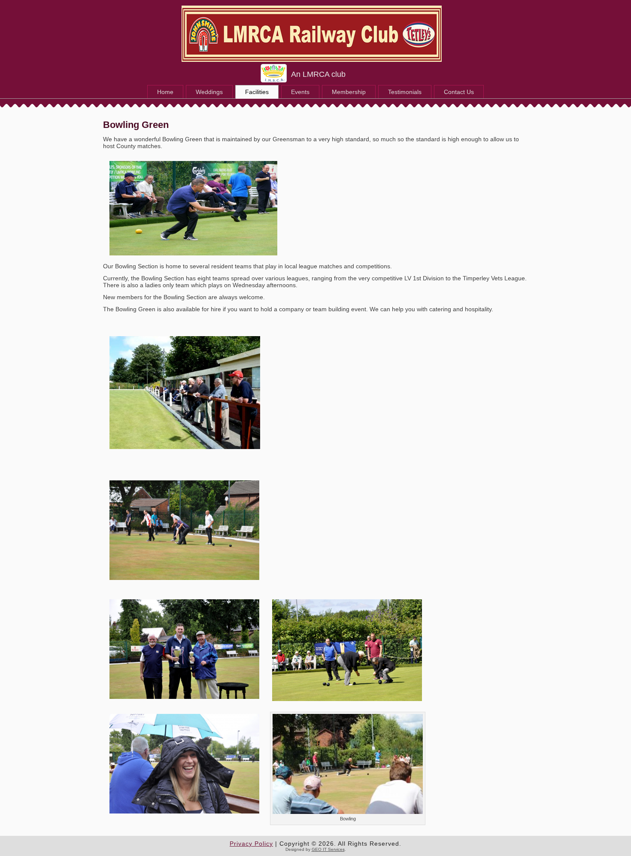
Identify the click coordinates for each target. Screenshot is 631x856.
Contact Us (459, 91)
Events (300, 91)
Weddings (209, 91)
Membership (349, 91)
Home (165, 91)
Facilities (257, 91)
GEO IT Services (328, 849)
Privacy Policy (251, 843)
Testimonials (405, 91)
